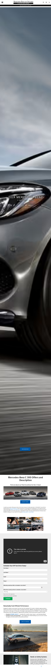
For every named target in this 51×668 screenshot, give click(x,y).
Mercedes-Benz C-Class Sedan (27, 512)
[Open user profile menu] (25, 666)
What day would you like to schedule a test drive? (14, 585)
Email (4, 576)
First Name (6, 568)
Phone (5, 581)
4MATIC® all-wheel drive (15, 509)
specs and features (13, 508)
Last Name (6, 572)
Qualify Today (25, 501)
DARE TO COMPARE (25, 621)
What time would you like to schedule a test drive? (14, 589)
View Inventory (25, 449)
